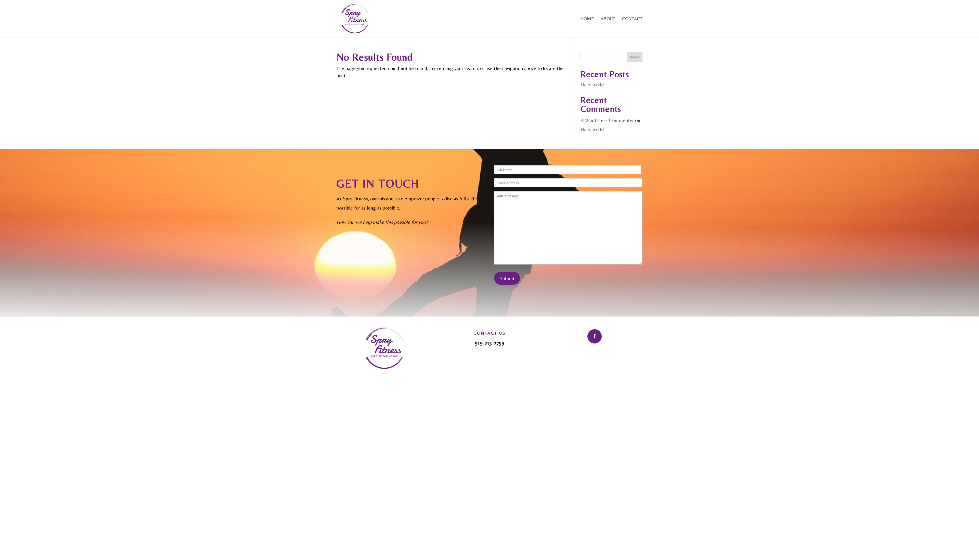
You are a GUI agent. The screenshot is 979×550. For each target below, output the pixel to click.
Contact (632, 19)
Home (587, 19)
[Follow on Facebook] (594, 336)
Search (635, 57)
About (608, 19)
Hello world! (593, 84)
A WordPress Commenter (607, 120)
